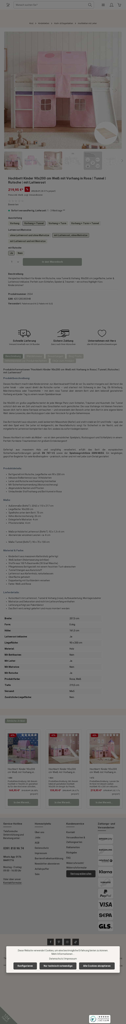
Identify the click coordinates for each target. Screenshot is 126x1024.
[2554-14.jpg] (63, 90)
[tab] (13, 356)
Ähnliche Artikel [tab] (16, 720)
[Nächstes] (115, 90)
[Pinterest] (59, 942)
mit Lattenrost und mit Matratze (27, 241)
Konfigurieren (25, 966)
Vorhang (14, 223)
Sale (37, 874)
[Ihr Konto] (111, 5)
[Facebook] (50, 942)
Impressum (41, 853)
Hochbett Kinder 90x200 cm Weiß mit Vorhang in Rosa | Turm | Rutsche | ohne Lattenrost (103, 771)
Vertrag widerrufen (80, 873)
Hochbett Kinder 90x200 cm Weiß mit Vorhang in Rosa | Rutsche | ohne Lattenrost (62, 771)
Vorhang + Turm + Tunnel (85, 223)
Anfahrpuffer (42, 869)
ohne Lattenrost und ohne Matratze (29, 235)
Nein (20, 253)
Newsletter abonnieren (47, 863)
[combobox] (50, 5)
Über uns (39, 832)
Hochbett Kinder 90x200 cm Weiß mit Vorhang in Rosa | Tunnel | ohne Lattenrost (21, 771)
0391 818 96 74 (13, 848)
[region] (63, 101)
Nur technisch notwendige (58, 966)
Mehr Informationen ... (63, 954)
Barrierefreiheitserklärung (49, 858)
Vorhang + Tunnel (34, 223)
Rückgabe (71, 852)
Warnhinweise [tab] (34, 356)
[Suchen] (90, 5)
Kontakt (70, 832)
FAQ (68, 857)
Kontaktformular (12, 882)
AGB (37, 842)
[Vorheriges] (10, 90)
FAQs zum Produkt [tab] (63, 360)
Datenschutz (42, 848)
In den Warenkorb (52, 261)
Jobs (37, 837)
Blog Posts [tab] (75, 356)
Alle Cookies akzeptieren (97, 966)
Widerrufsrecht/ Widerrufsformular (76, 865)
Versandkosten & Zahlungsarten (75, 839)
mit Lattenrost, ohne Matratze (70, 235)
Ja (11, 253)
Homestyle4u (43, 823)
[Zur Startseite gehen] (8, 5)
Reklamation (73, 847)
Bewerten (13, 204)
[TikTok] (75, 942)
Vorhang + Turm (57, 223)
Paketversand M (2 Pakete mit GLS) (37, 304)
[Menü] (103, 5)
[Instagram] (67, 942)
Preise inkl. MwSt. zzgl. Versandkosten (25, 195)
